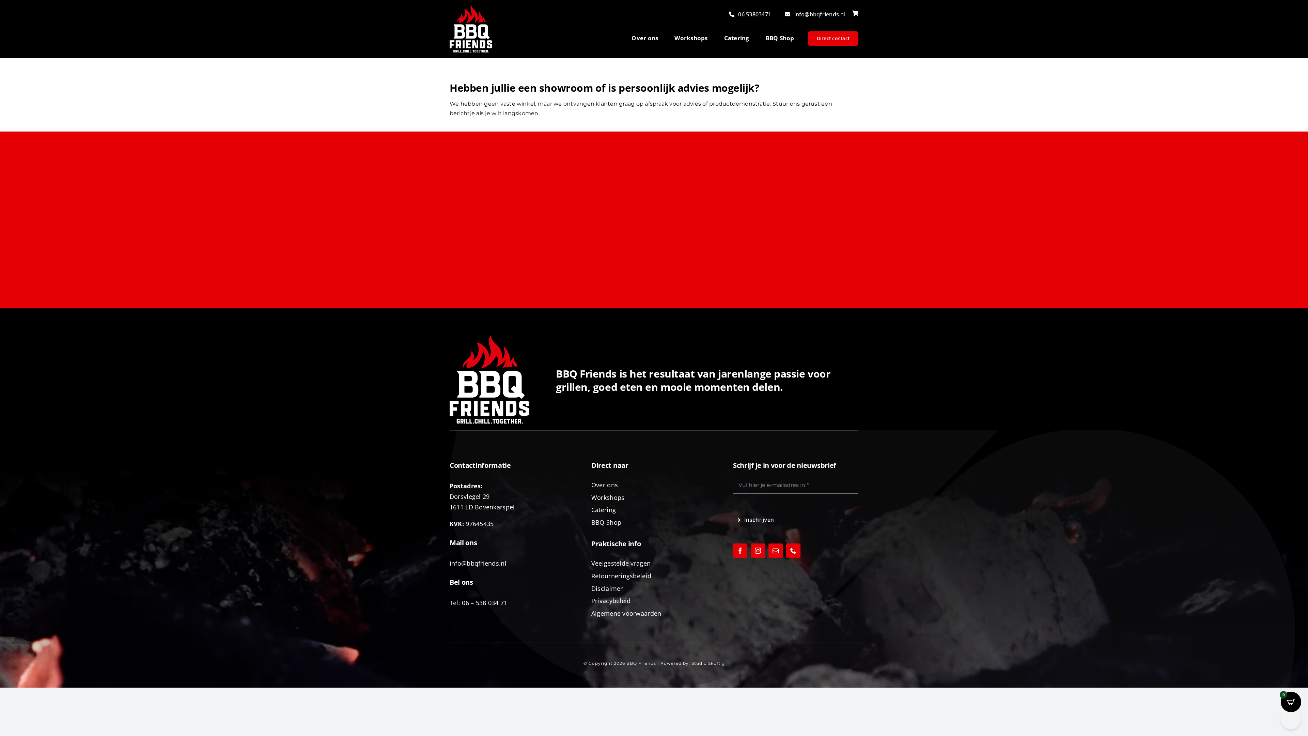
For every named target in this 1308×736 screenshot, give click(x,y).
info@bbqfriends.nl (478, 563)
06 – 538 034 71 (484, 603)
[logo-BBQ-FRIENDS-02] (471, 8)
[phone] (793, 550)
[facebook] (740, 550)
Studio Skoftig (708, 663)
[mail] (775, 550)
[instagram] (758, 550)
